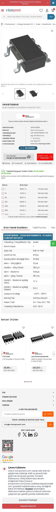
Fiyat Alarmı (32, 163)
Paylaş (7, 163)
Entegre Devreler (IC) (25, 24)
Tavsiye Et (18, 163)
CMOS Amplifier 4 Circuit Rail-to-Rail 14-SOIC (41, 360)
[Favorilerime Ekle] (23, 327)
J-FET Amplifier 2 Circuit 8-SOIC (13, 359)
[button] (2, 3)
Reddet (29, 488)
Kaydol (49, 414)
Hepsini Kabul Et (28, 506)
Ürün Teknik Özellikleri (15, 227)
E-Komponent (9, 24)
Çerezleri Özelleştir (28, 500)
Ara (51, 16)
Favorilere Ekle (46, 163)
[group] (28, 55)
